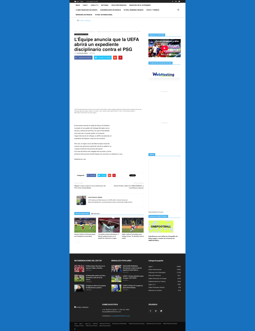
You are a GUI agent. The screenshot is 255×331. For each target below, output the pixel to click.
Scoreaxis (160, 212)
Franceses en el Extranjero (140, 5)
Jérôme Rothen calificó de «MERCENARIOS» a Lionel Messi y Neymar (129, 187)
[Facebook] (172, 1)
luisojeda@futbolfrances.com (120, 316)
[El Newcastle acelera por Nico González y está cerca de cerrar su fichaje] (79, 278)
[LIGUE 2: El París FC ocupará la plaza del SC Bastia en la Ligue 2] (116, 288)
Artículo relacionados (82, 213)
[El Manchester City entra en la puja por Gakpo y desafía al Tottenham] (79, 268)
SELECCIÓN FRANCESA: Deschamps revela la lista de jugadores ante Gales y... (132, 268)
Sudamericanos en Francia (110, 10)
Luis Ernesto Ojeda (82, 53)
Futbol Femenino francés (133, 10)
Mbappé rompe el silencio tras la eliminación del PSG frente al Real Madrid (90, 187)
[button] (178, 10)
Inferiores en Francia (84, 15)
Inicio (78, 5)
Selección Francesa (119, 5)
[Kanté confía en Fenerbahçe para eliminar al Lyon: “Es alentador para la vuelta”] (133, 225)
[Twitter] (179, 1)
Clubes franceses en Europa (86, 10)
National (105, 5)
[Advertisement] (144, 23)
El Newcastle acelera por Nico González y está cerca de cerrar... (95, 277)
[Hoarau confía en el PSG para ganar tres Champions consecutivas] (85, 225)
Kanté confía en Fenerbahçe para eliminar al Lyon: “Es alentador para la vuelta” (133, 236)
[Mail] (175, 1)
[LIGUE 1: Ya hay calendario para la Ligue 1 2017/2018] (116, 278)
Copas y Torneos (152, 10)
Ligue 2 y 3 (94, 5)
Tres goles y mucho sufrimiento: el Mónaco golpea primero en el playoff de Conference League (108, 236)
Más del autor (95, 213)
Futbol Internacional (103, 15)
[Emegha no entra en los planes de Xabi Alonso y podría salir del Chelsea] (79, 288)
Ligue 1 (85, 5)
